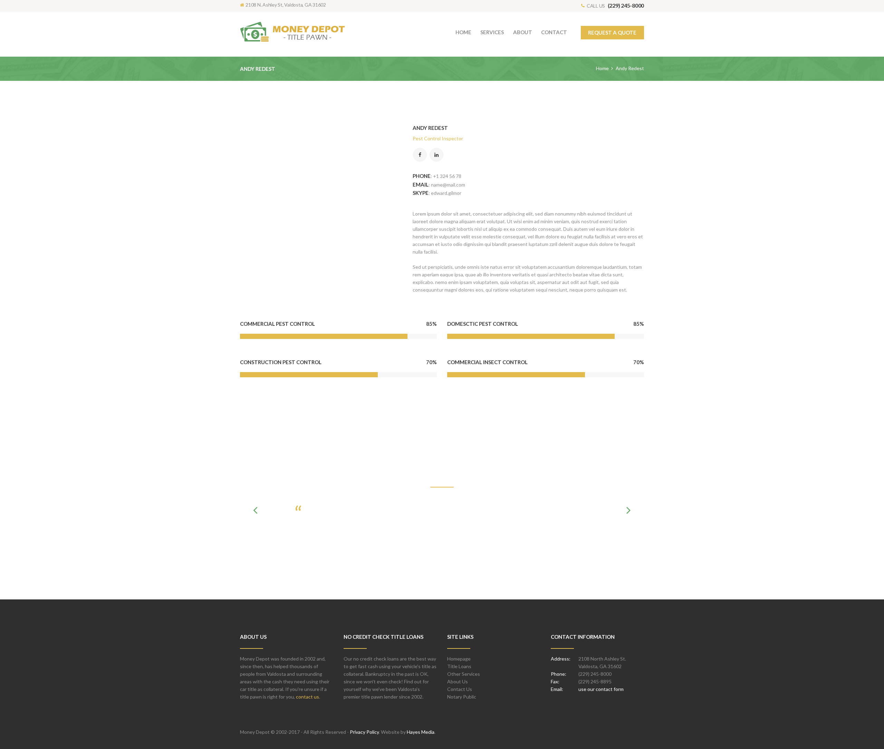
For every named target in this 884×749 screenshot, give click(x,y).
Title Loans (459, 666)
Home (602, 68)
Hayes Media (420, 732)
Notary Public (461, 697)
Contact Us (459, 689)
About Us (457, 681)
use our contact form (601, 689)
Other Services (463, 674)
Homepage (459, 659)
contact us (307, 697)
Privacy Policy (364, 732)
